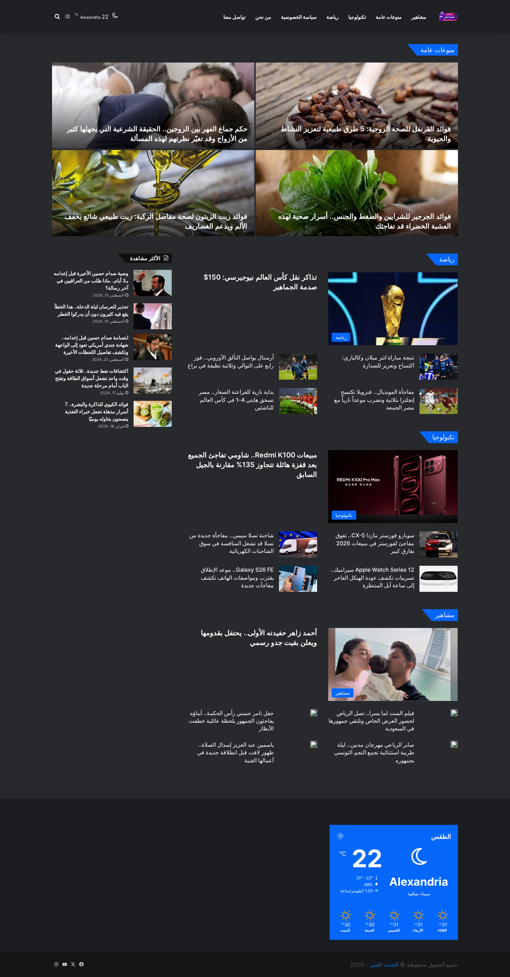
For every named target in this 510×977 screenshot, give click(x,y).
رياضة (332, 17)
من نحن (263, 17)
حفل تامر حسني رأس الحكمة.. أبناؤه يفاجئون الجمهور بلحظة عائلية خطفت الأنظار (231, 721)
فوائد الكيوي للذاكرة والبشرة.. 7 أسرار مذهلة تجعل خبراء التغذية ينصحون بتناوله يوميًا (96, 411)
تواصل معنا (234, 17)
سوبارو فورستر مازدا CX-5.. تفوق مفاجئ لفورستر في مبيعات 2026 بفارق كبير (374, 543)
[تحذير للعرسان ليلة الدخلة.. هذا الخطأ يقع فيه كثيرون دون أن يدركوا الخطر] (153, 316)
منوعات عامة (389, 17)
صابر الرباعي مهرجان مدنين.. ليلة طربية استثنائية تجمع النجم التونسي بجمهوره (374, 752)
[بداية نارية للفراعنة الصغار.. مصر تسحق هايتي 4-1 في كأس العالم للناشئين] (298, 401)
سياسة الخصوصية (299, 17)
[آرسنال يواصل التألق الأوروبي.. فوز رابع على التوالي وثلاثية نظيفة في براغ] (298, 367)
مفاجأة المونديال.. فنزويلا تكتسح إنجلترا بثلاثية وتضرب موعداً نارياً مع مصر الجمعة (374, 399)
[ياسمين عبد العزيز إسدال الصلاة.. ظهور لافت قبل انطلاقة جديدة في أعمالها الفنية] (313, 744)
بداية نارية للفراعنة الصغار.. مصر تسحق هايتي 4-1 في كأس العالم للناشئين (236, 399)
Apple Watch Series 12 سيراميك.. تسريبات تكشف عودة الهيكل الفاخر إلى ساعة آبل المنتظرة (372, 577)
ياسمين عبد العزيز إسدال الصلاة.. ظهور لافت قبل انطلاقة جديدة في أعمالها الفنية (235, 752)
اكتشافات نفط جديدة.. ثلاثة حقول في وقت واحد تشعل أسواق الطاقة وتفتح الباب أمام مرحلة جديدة (91, 378)
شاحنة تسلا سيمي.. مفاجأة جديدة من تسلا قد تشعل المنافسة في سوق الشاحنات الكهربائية (231, 543)
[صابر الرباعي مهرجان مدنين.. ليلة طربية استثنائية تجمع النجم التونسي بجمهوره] (454, 744)
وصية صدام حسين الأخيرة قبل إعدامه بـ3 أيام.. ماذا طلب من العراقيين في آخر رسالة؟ (91, 280)
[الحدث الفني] (448, 17)
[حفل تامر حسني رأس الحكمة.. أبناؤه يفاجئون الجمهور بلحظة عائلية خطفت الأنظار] (313, 712)
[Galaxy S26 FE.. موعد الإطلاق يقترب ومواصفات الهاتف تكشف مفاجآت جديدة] (298, 579)
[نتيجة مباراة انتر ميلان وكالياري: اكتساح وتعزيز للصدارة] (438, 367)
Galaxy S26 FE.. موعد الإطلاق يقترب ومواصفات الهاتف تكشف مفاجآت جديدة (237, 577)
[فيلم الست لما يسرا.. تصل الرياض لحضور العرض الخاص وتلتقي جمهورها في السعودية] (454, 712)
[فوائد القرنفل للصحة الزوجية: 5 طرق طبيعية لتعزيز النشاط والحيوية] (357, 106)
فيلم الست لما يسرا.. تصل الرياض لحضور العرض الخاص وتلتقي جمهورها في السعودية (371, 721)
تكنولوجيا (357, 17)
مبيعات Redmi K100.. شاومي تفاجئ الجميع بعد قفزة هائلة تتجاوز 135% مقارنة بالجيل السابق (252, 465)
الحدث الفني (384, 964)
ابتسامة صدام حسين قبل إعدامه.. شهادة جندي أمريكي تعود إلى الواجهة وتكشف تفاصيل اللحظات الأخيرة (91, 344)
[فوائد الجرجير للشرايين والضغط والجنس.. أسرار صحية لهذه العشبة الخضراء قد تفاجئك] (357, 193)
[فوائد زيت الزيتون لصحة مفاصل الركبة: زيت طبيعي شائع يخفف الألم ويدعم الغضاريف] (153, 193)
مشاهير (418, 17)
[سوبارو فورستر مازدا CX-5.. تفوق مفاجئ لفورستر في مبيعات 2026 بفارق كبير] (438, 544)
